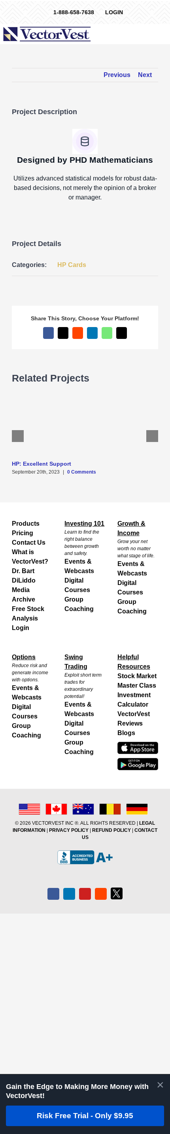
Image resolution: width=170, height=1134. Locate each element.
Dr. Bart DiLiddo (24, 576)
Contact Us (28, 542)
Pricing (22, 533)
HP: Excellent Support (41, 464)
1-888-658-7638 (73, 12)
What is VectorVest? (30, 557)
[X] (117, 893)
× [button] (160, 1085)
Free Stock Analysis (28, 614)
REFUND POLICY (111, 830)
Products (26, 523)
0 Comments (81, 472)
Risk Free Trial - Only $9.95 (85, 1115)
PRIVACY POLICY (69, 830)
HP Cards (71, 264)
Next (145, 74)
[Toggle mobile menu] (165, 33)
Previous (117, 74)
